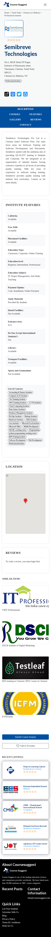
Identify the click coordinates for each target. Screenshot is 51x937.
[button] (25, 93)
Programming (34, 430)
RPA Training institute (17, 437)
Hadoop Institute (31, 416)
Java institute (14, 423)
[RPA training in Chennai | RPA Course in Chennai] (25, 668)
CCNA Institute (35, 403)
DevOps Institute (15, 416)
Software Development (17, 440)
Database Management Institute (20, 413)
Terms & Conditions (11, 922)
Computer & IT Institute (18, 396)
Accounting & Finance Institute (20, 392)
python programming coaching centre (22, 433)
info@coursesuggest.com (39, 898)
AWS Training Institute (17, 403)
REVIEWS (35, 119)
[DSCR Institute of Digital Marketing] (25, 632)
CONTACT (25, 125)
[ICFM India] (25, 703)
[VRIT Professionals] (25, 596)
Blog (4, 915)
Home (6, 13)
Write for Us (7, 926)
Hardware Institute (16, 420)
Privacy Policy (8, 919)
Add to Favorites (27, 746)
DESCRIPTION (26, 109)
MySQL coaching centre (17, 430)
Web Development (35, 440)
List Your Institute (10, 909)
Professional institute (12, 16)
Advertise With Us (10, 912)
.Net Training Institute (17, 399)
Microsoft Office (15, 427)
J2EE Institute (31, 420)
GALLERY (15, 119)
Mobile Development (31, 427)
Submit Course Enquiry (25, 737)
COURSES (14, 114)
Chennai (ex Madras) (31, 13)
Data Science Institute (17, 409)
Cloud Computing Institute (19, 406)
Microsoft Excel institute (30, 423)
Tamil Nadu (16, 13)
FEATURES (35, 114)
